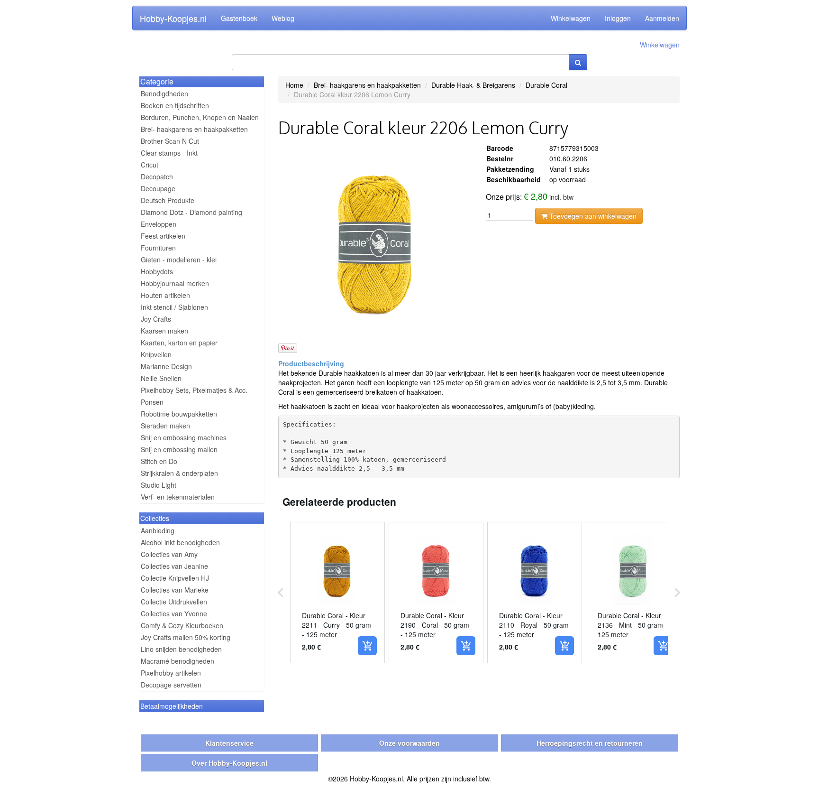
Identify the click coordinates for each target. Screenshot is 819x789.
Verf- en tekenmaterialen (178, 496)
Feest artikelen (163, 236)
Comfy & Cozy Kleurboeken (182, 625)
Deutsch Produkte (167, 200)
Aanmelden (662, 18)
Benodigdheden (164, 93)
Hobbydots (157, 271)
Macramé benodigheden (177, 661)
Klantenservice (229, 743)
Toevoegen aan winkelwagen (592, 216)
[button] (280, 592)
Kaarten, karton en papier (179, 342)
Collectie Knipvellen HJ (175, 578)
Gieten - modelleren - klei (179, 259)
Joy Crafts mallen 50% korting (185, 637)
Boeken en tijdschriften (175, 105)
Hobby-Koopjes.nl (173, 18)
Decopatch (157, 176)
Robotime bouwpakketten (179, 413)
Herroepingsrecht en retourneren (590, 743)
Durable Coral (546, 85)
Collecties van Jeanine (174, 566)
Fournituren (158, 247)
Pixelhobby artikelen (171, 673)
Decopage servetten (171, 684)
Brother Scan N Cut (170, 141)
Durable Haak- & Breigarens (473, 85)
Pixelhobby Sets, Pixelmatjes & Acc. (194, 390)
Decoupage (158, 188)
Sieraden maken (165, 425)
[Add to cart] (367, 645)
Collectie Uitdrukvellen (174, 601)
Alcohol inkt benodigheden (180, 542)
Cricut (149, 164)
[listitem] (337, 592)
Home (294, 85)
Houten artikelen (165, 295)
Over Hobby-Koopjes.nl (229, 763)
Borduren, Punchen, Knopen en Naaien (200, 117)
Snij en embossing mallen (179, 449)
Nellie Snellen (161, 378)
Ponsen (152, 402)
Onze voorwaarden (409, 743)
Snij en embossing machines (184, 437)
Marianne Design (166, 366)
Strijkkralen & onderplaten (179, 473)
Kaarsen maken (164, 330)
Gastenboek (239, 18)
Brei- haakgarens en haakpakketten (194, 129)
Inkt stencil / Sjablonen (174, 307)
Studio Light (158, 485)
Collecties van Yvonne (174, 613)
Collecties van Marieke (175, 589)
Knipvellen (156, 354)
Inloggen (618, 18)
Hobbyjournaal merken (175, 283)
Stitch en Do (159, 461)
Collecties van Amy (169, 554)
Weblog (283, 18)
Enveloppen (158, 224)
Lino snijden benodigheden (181, 649)
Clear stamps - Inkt (169, 153)
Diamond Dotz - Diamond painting (191, 212)
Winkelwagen (571, 18)
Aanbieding (157, 530)
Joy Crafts (156, 319)
